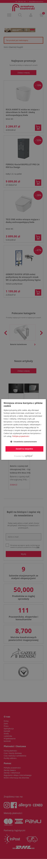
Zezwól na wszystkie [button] (24, 449)
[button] (23, 441)
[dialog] (23, 429)
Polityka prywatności (20, 436)
